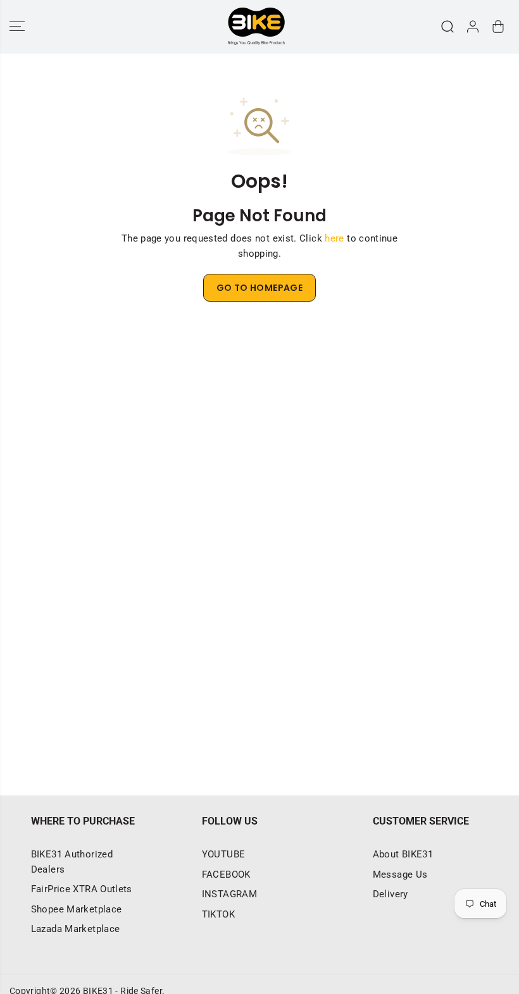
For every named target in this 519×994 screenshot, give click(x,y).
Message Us (400, 874)
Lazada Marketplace (75, 929)
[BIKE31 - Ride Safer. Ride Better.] (256, 26)
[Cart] (498, 26)
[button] (17, 26)
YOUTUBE (224, 854)
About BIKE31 (403, 854)
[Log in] (472, 26)
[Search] (447, 26)
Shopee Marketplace (76, 909)
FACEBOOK (226, 874)
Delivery (390, 894)
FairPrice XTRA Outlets (81, 889)
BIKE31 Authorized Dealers (72, 862)
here (334, 238)
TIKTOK (218, 914)
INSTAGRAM (229, 894)
